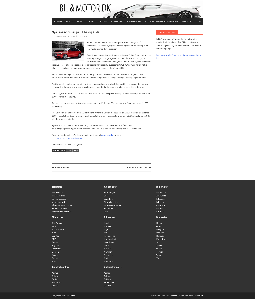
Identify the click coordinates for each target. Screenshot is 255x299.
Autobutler (161, 192)
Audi (69, 151)
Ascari (54, 226)
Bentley (55, 235)
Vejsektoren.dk (58, 202)
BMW (76, 151)
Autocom (160, 205)
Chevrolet (56, 248)
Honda (107, 223)
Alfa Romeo (57, 223)
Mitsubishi (108, 261)
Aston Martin (58, 229)
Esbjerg (55, 279)
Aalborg (55, 276)
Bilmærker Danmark (113, 205)
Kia (105, 232)
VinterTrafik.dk (58, 195)
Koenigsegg (109, 235)
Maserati (108, 248)
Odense (55, 285)
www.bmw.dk (107, 135)
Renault (160, 235)
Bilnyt (69, 21)
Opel (158, 226)
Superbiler (117, 21)
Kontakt (186, 21)
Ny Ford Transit (62, 167)
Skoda (159, 245)
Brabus (55, 242)
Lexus (106, 245)
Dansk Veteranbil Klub (137, 167)
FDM (106, 211)
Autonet (160, 208)
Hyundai (107, 226)
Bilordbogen (134, 21)
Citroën (55, 251)
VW (157, 258)
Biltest (103, 21)
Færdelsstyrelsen (59, 208)
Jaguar (107, 229)
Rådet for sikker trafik (62, 205)
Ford (54, 261)
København (57, 282)
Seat (158, 242)
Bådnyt (81, 21)
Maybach (108, 251)
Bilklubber (109, 208)
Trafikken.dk (57, 192)
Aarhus (55, 272)
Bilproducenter (111, 202)
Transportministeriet (61, 211)
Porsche (160, 232)
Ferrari (55, 258)
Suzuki (159, 248)
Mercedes (108, 255)
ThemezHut (198, 295)
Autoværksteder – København (161, 21)
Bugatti (55, 245)
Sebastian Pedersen (79, 36)
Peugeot (160, 229)
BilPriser (160, 211)
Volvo (158, 255)
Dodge (55, 255)
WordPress (172, 295)
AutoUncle (161, 195)
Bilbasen (160, 202)
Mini (106, 258)
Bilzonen (160, 199)
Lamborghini (110, 239)
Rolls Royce (161, 239)
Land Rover (109, 242)
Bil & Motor (70, 295)
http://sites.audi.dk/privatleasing (67, 138)
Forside (58, 21)
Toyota (159, 251)
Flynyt (92, 21)
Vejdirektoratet (59, 199)
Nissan (159, 223)
